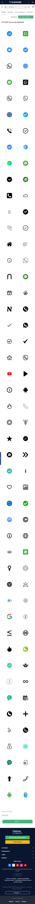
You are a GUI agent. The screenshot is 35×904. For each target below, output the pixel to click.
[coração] (9, 487)
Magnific (11, 901)
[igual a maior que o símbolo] (9, 730)
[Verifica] (9, 33)
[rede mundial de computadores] (25, 633)
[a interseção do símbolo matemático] (9, 276)
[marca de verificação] (25, 131)
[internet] (25, 536)
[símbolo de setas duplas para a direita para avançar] (25, 455)
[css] (25, 795)
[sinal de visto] (9, 665)
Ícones (4, 12)
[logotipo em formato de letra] (9, 309)
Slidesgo (24, 901)
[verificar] (25, 147)
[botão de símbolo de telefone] (9, 195)
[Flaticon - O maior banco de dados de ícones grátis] (15, 2)
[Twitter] (13, 865)
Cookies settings (18, 882)
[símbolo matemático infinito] (25, 681)
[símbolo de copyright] (25, 519)
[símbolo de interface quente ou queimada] (9, 649)
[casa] (9, 244)
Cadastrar (17, 874)
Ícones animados (20, 12)
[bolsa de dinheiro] (9, 746)
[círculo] (25, 600)
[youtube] (9, 374)
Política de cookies (9, 880)
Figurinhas (10, 12)
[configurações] (25, 568)
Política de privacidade (23, 878)
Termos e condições (11, 878)
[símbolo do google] (9, 617)
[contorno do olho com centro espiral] (9, 552)
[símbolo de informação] (9, 260)
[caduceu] (25, 422)
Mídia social (17, 861)
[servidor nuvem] (25, 195)
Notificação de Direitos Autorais (23, 880)
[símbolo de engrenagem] (9, 422)
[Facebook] (9, 865)
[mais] (25, 714)
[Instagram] (21, 865)
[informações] (9, 390)
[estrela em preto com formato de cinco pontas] (9, 438)
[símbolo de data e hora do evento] (25, 698)
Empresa (4, 858)
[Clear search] (25, 7)
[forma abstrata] (9, 600)
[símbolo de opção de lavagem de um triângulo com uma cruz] (25, 584)
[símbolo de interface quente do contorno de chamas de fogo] (9, 406)
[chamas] (9, 212)
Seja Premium (17, 842)
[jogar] (25, 374)
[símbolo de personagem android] (25, 390)
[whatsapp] (25, 33)
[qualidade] (9, 50)
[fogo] (25, 293)
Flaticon (17, 901)
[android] (9, 795)
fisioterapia (5, 815)
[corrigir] (25, 66)
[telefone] (9, 98)
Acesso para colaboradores (17, 837)
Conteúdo (5, 848)
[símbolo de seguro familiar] (25, 665)
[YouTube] (25, 865)
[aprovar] (25, 746)
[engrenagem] (9, 584)
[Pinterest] (17, 865)
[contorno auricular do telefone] (25, 779)
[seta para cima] (9, 779)
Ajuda (3, 854)
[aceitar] (25, 212)
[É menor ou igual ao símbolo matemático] (9, 633)
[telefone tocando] (9, 131)
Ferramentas (6, 851)
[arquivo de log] (25, 762)
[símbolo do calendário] (9, 293)
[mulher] (9, 568)
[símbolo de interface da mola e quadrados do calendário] (25, 487)
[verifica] (9, 163)
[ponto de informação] (25, 471)
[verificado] (25, 50)
